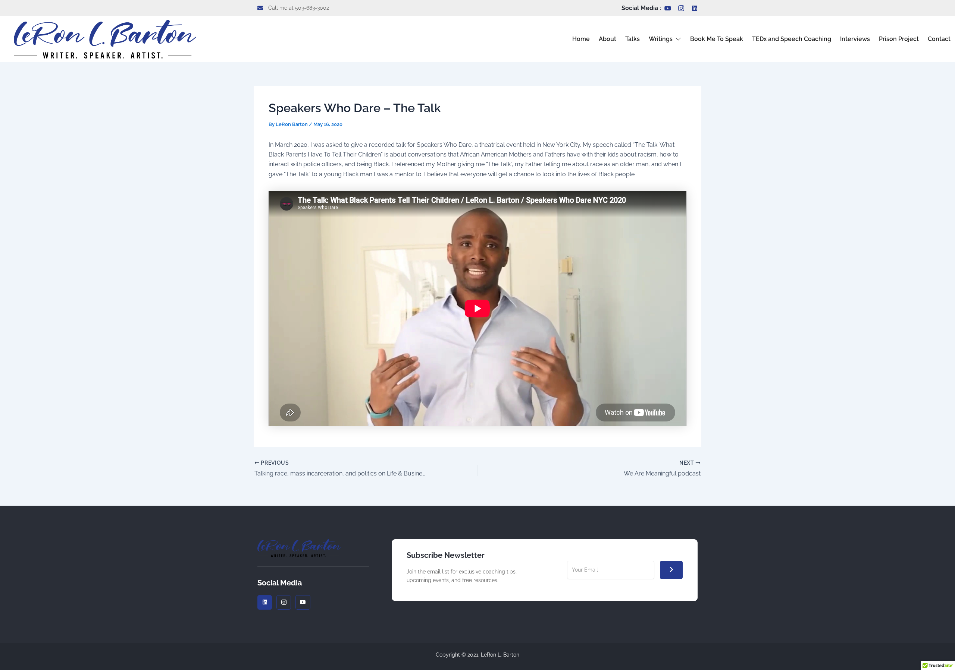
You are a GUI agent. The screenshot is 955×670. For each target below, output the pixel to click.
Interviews (855, 38)
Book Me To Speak (716, 38)
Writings (661, 38)
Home (581, 38)
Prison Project (899, 38)
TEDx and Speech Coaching (791, 38)
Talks (632, 38)
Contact (939, 38)
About (607, 38)
